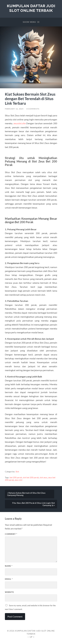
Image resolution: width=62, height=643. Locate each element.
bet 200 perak (16, 477)
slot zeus (43, 477)
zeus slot (18, 480)
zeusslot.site (19, 123)
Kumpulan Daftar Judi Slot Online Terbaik (31, 8)
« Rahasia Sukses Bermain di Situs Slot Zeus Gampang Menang (26, 494)
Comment (11, 534)
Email (9, 579)
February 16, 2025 (14, 109)
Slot (17, 471)
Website (9, 592)
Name (8, 566)
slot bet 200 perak (31, 477)
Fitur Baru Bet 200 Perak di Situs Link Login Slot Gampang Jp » (33, 504)
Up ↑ (32, 637)
